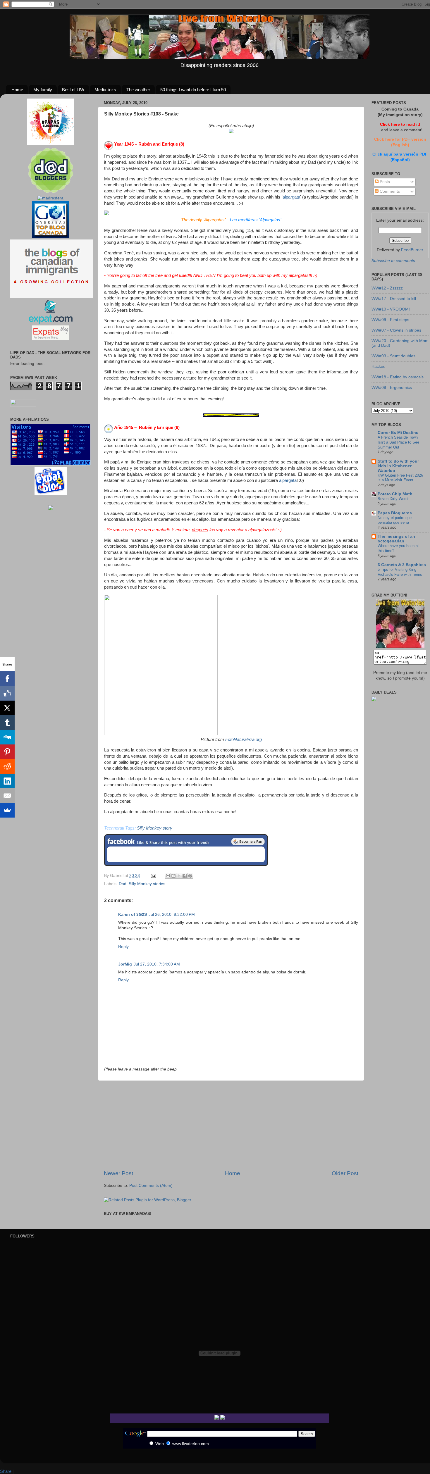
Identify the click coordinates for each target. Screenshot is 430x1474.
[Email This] (168, 876)
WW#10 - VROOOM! (390, 309)
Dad (122, 884)
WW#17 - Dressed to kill (393, 298)
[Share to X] (179, 876)
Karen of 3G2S (132, 914)
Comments (389, 191)
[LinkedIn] (7, 781)
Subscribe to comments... (395, 260)
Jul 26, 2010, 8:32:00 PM (172, 914)
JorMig (125, 964)
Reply (123, 946)
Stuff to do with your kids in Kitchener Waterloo (398, 466)
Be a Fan (248, 841)
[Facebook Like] (7, 693)
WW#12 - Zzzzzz (387, 288)
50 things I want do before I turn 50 (193, 89)
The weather (138, 89)
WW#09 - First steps (390, 320)
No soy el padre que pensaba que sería (395, 520)
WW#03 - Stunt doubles (393, 356)
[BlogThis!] (173, 876)
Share (5, 1471)
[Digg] (7, 737)
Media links (105, 89)
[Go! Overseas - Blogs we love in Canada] (50, 236)
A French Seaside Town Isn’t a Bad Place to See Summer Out (398, 442)
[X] (7, 708)
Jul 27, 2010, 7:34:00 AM (157, 964)
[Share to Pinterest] (190, 876)
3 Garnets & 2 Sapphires (402, 565)
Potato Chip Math (395, 494)
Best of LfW (73, 89)
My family (42, 89)
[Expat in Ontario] (50, 322)
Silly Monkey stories (147, 884)
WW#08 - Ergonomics (391, 387)
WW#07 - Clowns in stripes (396, 330)
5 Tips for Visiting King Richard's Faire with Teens (400, 572)
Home (17, 89)
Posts (384, 182)
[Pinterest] (7, 751)
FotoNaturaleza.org (243, 739)
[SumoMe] (7, 810)
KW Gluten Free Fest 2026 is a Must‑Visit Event (400, 477)
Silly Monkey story (154, 828)
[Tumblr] (7, 722)
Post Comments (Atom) (151, 1185)
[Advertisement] (231, 1125)
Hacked (378, 366)
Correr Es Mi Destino (398, 432)
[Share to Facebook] (185, 876)
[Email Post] (153, 875)
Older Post (345, 1173)
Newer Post (118, 1173)
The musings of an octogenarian (396, 538)
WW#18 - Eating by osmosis (397, 377)
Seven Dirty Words (394, 498)
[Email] (7, 795)
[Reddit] (7, 766)
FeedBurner (412, 250)
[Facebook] (7, 678)
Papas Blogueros (395, 513)
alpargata (291, 197)
